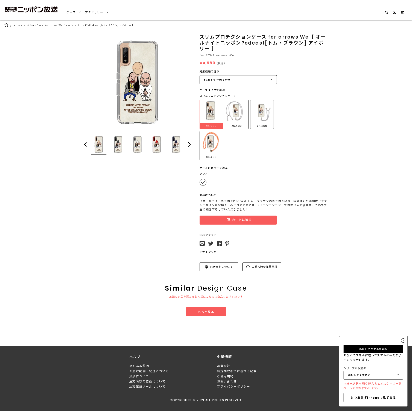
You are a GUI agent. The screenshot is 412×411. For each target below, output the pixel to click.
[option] (137, 82)
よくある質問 (139, 366)
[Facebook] (219, 243)
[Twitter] (210, 244)
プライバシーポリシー (233, 386)
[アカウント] (394, 14)
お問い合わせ (227, 381)
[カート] (402, 13)
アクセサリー (94, 12)
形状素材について (221, 266)
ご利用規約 (225, 376)
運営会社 (223, 366)
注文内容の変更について (147, 381)
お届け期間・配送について (149, 371)
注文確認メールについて (147, 386)
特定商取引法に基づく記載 (237, 371)
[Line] (202, 243)
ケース (71, 12)
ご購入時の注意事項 (264, 266)
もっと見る (206, 312)
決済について (139, 376)
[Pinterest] (227, 243)
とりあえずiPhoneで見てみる (373, 397)
